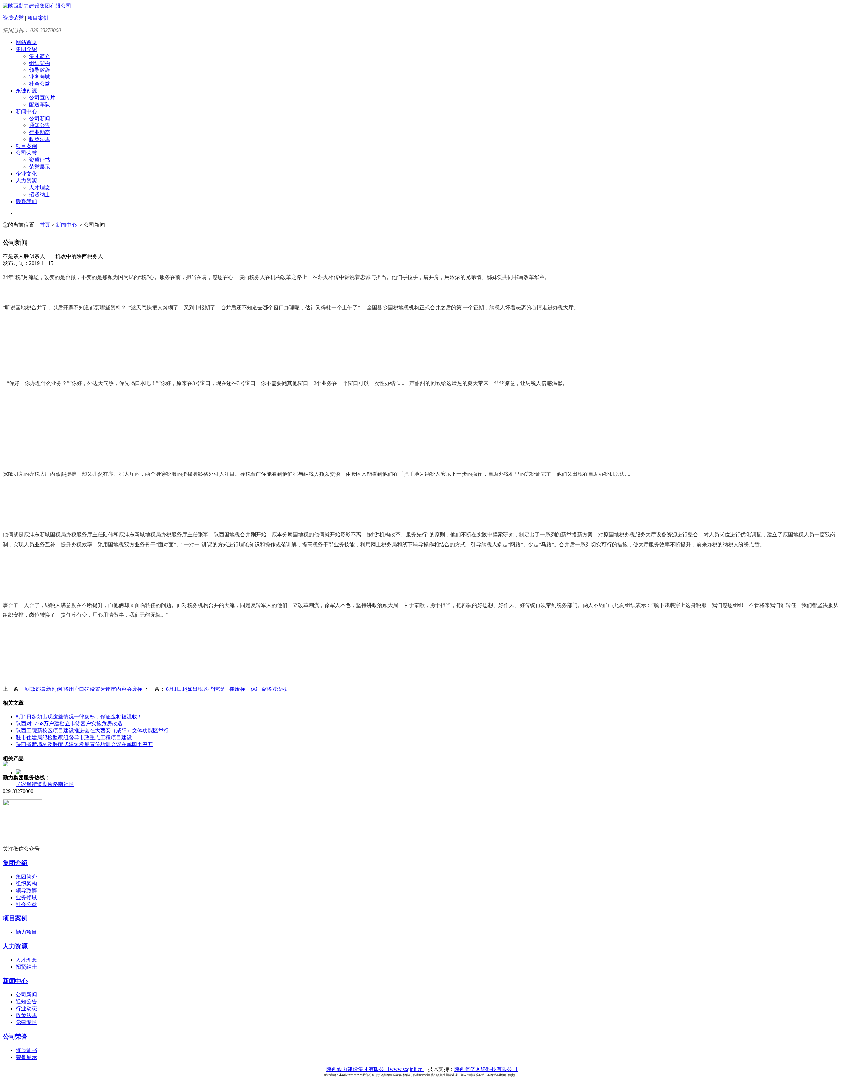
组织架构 (39, 63)
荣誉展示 (39, 167)
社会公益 (39, 84)
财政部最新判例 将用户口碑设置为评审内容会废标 (83, 689)
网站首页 (26, 42)
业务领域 (39, 77)
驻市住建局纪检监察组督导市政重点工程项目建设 (74, 737)
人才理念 (39, 187)
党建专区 (26, 1022)
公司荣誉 (26, 153)
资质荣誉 (13, 18)
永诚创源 (26, 91)
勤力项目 (26, 932)
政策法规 (39, 139)
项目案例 (37, 18)
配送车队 (39, 104)
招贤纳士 (39, 194)
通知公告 (39, 125)
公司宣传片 (42, 97)
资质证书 (39, 160)
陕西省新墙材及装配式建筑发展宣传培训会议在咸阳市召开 (84, 744)
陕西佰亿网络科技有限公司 (486, 1069)
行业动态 (39, 132)
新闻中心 (26, 111)
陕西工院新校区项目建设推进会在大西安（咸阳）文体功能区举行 (92, 730)
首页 (45, 225)
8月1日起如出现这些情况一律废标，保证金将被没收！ (229, 689)
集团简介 (39, 56)
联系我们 (26, 201)
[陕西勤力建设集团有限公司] (37, 6)
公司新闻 (39, 118)
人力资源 (26, 180)
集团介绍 (26, 49)
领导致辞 (39, 70)
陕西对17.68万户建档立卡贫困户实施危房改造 (69, 723)
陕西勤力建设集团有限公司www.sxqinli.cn (375, 1069)
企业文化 (26, 173)
